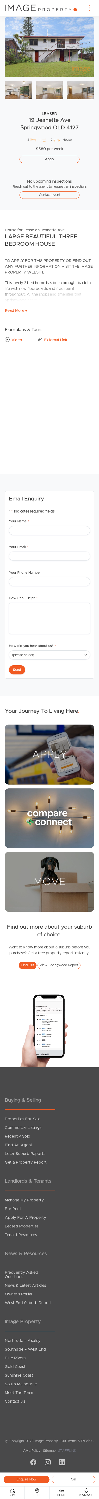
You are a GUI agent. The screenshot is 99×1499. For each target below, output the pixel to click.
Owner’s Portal (18, 1294)
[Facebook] (32, 1463)
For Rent (13, 1209)
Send (17, 670)
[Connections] (49, 818)
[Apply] (49, 754)
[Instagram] (47, 1463)
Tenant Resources (21, 1235)
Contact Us (15, 1401)
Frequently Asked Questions (21, 1275)
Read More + (16, 311)
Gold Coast (15, 1367)
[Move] (49, 882)
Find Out (27, 965)
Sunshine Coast (19, 1375)
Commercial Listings (23, 1128)
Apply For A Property (25, 1217)
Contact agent (49, 195)
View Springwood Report (59, 965)
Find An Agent (18, 1145)
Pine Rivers (15, 1358)
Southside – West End (25, 1349)
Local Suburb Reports (25, 1154)
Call (73, 1479)
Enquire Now (27, 1479)
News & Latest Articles (25, 1285)
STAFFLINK (67, 1450)
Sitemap (49, 1450)
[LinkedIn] (61, 1463)
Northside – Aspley (22, 1341)
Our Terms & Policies (76, 1441)
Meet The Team (19, 1393)
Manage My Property (24, 1200)
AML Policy (31, 1450)
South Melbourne (21, 1384)
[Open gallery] (49, 47)
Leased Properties (21, 1226)
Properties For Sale (23, 1119)
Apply (49, 159)
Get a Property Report (26, 1162)
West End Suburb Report (28, 1303)
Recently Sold (18, 1136)
